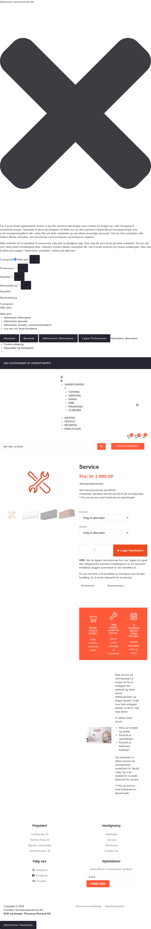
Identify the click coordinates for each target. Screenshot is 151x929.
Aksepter (9, 338)
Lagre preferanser (94, 338)
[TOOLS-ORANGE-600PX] (40, 483)
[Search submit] (101, 446)
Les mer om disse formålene (20, 328)
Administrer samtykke (18, 924)
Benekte (29, 338)
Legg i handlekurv (131, 550)
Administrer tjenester (16, 321)
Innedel (83, 511)
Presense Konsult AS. (37, 913)
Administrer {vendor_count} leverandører (28, 324)
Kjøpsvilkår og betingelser (19, 347)
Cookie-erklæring (14, 344)
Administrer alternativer (17, 317)
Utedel (83, 526)
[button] (75, 114)
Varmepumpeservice (91, 483)
